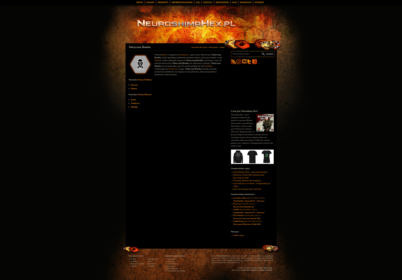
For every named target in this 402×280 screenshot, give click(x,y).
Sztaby (157, 60)
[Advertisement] (252, 86)
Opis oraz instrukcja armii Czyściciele (247, 189)
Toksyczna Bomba (140, 47)
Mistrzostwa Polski (182, 2)
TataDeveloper (238, 235)
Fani (234, 2)
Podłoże (222, 47)
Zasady (150, 2)
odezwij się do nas (233, 260)
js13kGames (246, 270)
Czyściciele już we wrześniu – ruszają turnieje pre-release (252, 184)
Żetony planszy (213, 47)
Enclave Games (257, 268)
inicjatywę (172, 69)
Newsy (139, 2)
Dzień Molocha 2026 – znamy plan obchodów (250, 172)
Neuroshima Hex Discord (244, 61)
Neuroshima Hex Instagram (238, 61)
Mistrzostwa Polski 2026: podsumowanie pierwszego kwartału (248, 176)
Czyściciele (171, 259)
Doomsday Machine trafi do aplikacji (247, 180)
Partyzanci (171, 266)
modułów (209, 66)
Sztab (133, 99)
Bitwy (164, 54)
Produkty (163, 2)
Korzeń (134, 85)
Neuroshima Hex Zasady (199, 47)
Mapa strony (268, 268)
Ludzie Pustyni (172, 264)
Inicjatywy (183, 54)
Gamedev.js (254, 270)
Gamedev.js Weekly (265, 270)
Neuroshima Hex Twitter (249, 61)
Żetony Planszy (144, 94)
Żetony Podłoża (145, 79)
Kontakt (259, 2)
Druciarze (170, 261)
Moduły (134, 107)
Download (245, 2)
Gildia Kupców (172, 268)
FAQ (198, 2)
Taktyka (207, 2)
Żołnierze (135, 103)
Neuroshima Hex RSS (233, 61)
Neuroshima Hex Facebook (254, 61)
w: (249, 199)
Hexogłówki (222, 2)
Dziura (134, 88)
